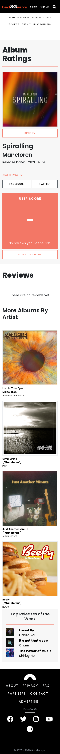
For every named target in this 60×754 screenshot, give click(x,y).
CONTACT (39, 693)
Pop (4, 466)
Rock (21, 395)
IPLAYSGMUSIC (42, 24)
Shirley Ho (27, 655)
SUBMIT (26, 24)
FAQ (46, 685)
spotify (30, 133)
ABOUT (12, 685)
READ (12, 17)
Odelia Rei (27, 635)
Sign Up (44, 6)
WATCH (36, 17)
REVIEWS (14, 24)
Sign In (33, 6)
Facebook (16, 184)
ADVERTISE (28, 701)
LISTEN (47, 17)
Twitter (45, 184)
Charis (24, 645)
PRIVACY (30, 685)
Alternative (9, 395)
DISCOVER (23, 17)
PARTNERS (17, 693)
